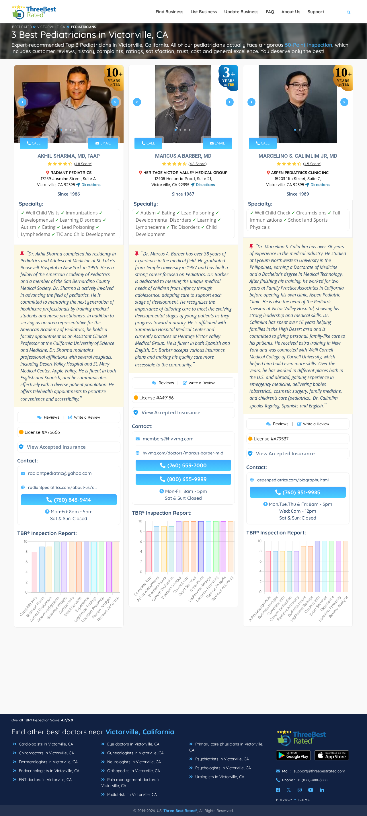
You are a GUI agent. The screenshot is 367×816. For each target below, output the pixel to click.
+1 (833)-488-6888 (312, 780)
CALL (35, 143)
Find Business (169, 11)
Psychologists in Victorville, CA (222, 767)
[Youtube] (310, 789)
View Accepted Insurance (51, 447)
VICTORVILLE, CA (51, 27)
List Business (204, 11)
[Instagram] (300, 789)
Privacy (284, 799)
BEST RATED (22, 27)
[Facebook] (278, 789)
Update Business (241, 11)
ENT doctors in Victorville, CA (45, 779)
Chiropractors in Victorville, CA (46, 753)
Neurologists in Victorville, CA (133, 761)
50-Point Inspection (308, 45)
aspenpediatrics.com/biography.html (293, 480)
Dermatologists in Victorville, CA (48, 761)
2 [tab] (66, 130)
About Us (291, 11)
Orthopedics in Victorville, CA (133, 770)
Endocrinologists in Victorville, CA (48, 770)
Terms (303, 799)
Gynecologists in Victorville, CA (135, 753)
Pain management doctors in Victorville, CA (131, 782)
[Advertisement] (183, 673)
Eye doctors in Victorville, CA (132, 744)
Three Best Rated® (180, 810)
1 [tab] (61, 130)
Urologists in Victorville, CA (219, 776)
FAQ (270, 11)
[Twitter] (289, 789)
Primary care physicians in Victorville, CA (226, 747)
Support (316, 11)
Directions (90, 184)
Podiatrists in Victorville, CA (131, 794)
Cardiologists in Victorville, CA (45, 744)
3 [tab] (70, 130)
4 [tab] (75, 130)
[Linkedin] (322, 789)
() (83, 163)
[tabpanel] (69, 104)
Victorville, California (140, 731)
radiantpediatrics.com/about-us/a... (62, 487)
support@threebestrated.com (319, 771)
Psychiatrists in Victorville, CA (221, 759)
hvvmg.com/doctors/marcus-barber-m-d (183, 453)
